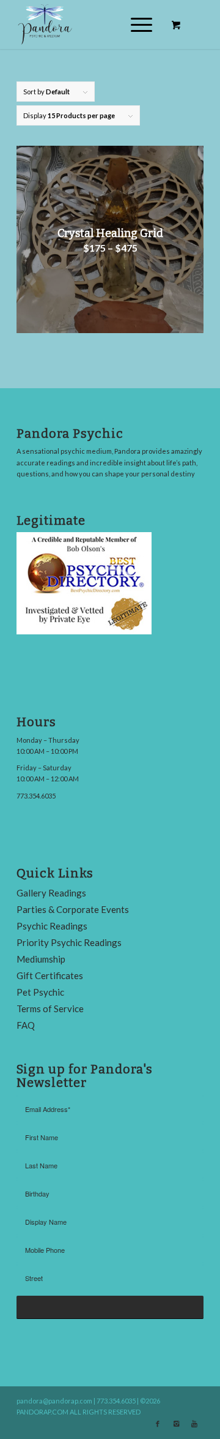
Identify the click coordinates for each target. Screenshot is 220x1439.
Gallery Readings (51, 892)
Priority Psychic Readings (69, 942)
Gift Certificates (49, 975)
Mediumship (40, 958)
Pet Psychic (40, 992)
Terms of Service (50, 1008)
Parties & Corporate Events (72, 909)
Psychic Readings (51, 925)
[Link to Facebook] (157, 1424)
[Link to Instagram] (176, 1424)
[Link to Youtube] (194, 1424)
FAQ (25, 1025)
